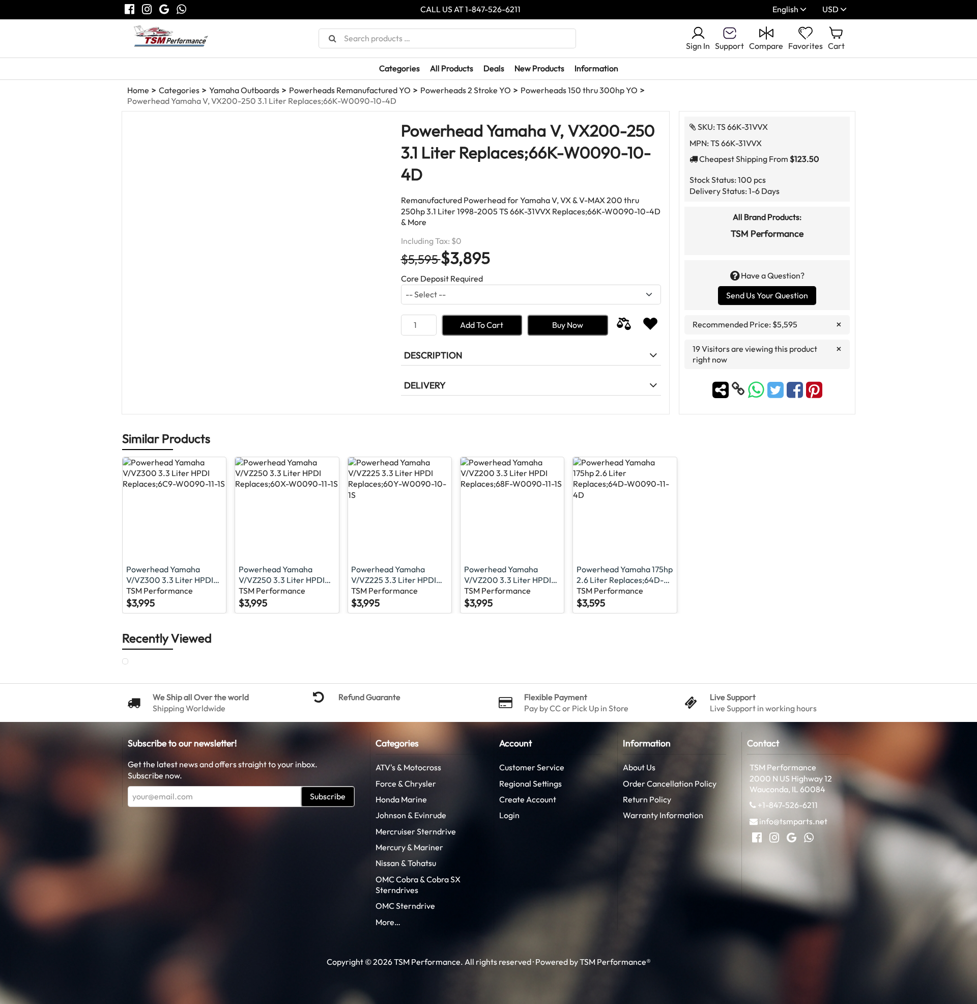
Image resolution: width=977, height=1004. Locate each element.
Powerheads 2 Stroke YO (465, 90)
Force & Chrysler (406, 783)
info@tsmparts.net (793, 821)
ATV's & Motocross (408, 767)
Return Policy (647, 799)
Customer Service (531, 767)
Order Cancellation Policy (669, 783)
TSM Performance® (615, 962)
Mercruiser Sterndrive (416, 831)
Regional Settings (530, 783)
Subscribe (328, 796)
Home (138, 90)
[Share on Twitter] (777, 389)
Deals (493, 68)
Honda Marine (401, 799)
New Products (539, 68)
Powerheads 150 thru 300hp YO (579, 90)
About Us (639, 767)
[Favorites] (650, 325)
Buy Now (567, 325)
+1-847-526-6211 (788, 805)
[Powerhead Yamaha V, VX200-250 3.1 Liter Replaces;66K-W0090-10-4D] (135, 661)
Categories (399, 68)
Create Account (527, 799)
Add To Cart (481, 325)
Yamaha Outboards (244, 90)
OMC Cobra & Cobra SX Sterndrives (418, 884)
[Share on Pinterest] (814, 389)
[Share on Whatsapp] (756, 389)
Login (509, 815)
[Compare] (624, 325)
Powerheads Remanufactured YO (350, 90)
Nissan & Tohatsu (406, 863)
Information (596, 68)
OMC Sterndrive (405, 906)
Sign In (698, 46)
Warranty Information (663, 815)
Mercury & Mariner (409, 847)
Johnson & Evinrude (411, 815)
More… (388, 922)
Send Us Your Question (767, 295)
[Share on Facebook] (796, 389)
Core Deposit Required (442, 278)
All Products (451, 68)
